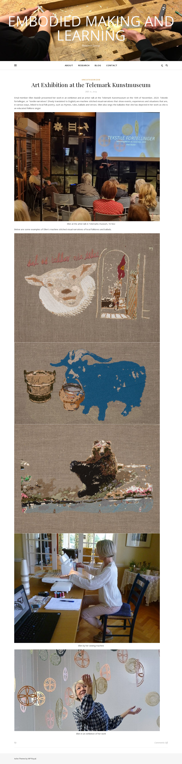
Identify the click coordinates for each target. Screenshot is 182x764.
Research (84, 65)
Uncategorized (91, 80)
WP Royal (32, 758)
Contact (111, 65)
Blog (98, 65)
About (69, 65)
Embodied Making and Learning (91, 28)
